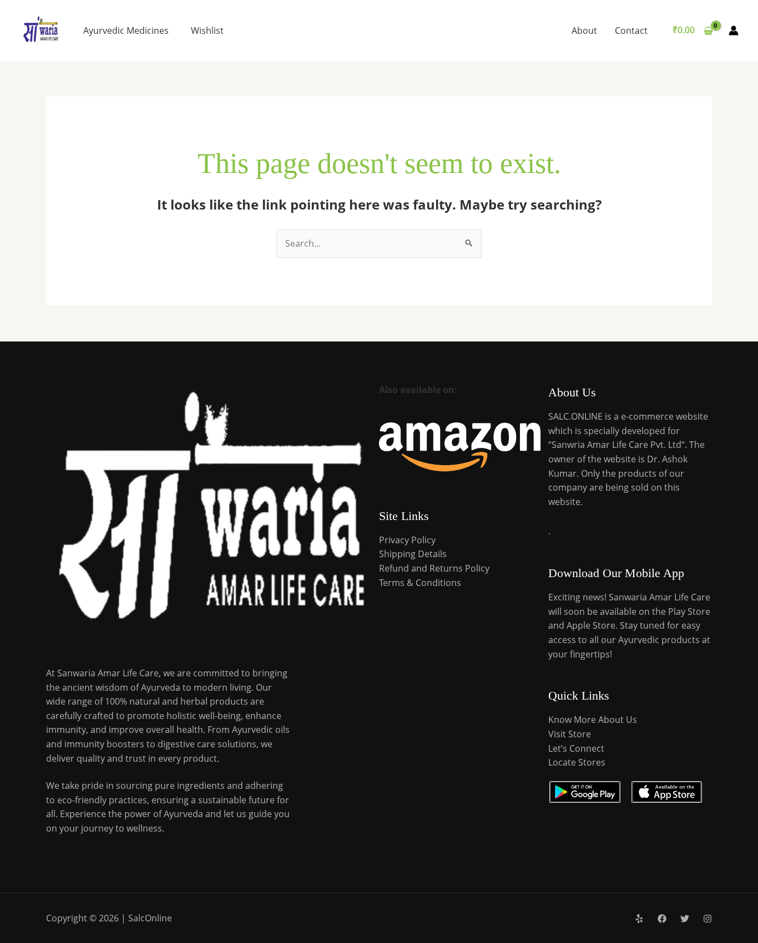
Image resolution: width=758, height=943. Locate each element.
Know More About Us (592, 719)
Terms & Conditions (420, 583)
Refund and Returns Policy (434, 568)
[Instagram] (707, 918)
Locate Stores (576, 762)
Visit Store (569, 734)
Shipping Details (413, 554)
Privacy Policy (407, 540)
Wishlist (207, 30)
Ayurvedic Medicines (126, 30)
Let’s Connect (576, 748)
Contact (631, 30)
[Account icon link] (734, 30)
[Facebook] (662, 918)
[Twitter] (684, 918)
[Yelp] (639, 918)
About (584, 30)
